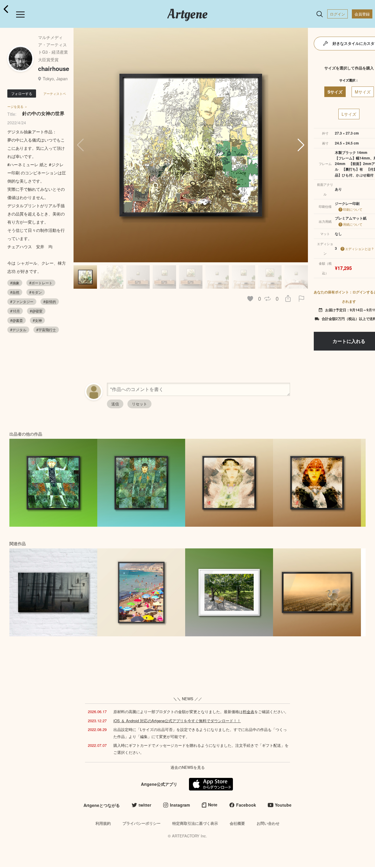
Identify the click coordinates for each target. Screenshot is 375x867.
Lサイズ (349, 114)
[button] (301, 145)
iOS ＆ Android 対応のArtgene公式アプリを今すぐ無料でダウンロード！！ (177, 720)
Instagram (180, 805)
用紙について (352, 224)
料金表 (248, 711)
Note (212, 804)
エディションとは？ (359, 248)
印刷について (352, 209)
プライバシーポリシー (141, 823)
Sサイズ (335, 92)
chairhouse (53, 68)
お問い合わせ (268, 823)
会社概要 (237, 823)
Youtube (283, 805)
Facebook (246, 805)
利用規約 (103, 823)
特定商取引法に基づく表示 (195, 823)
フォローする (21, 93)
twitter (145, 805)
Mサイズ (363, 92)
